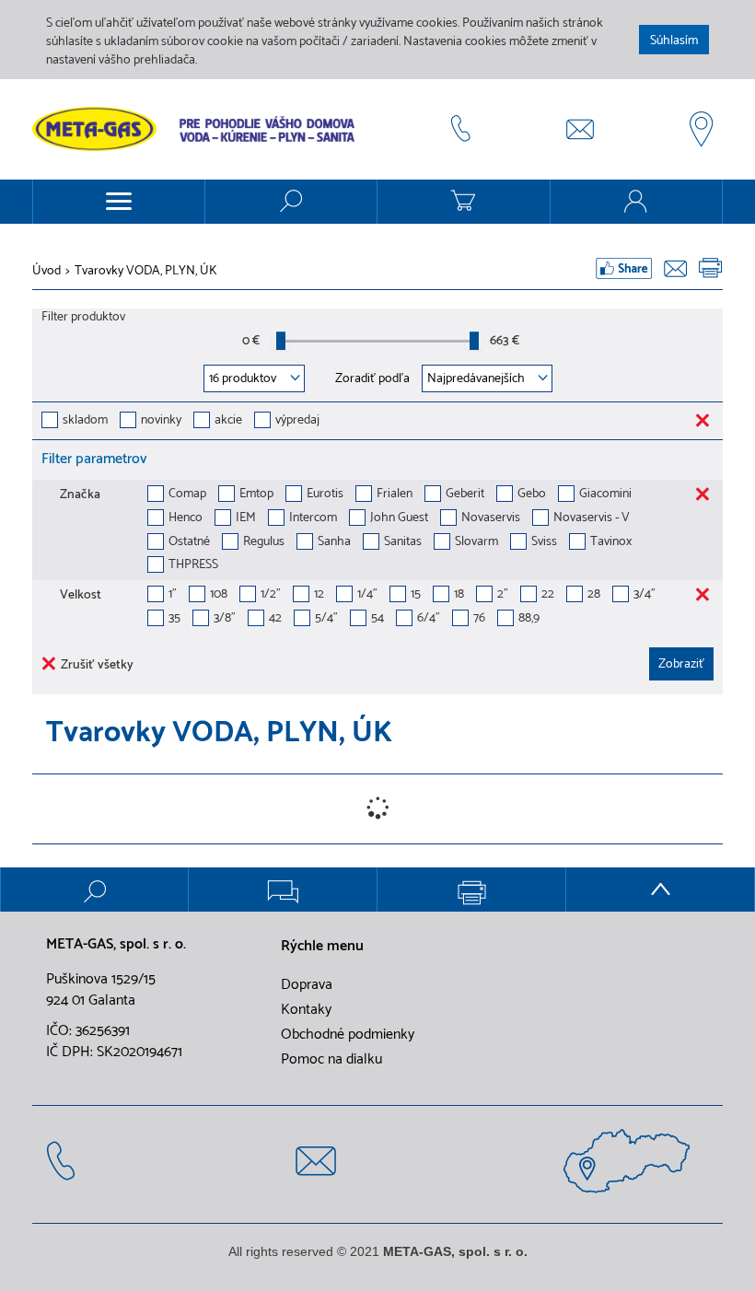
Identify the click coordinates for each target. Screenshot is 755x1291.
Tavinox (611, 542)
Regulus (264, 542)
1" (172, 595)
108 (218, 595)
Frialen (394, 495)
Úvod (46, 271)
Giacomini (605, 495)
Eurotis (325, 495)
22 (547, 595)
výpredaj (297, 421)
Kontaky (306, 1010)
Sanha (334, 542)
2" (502, 595)
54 (377, 619)
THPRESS (193, 566)
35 (174, 619)
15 (416, 595)
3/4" (644, 595)
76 (479, 619)
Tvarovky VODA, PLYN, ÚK (146, 271)
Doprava (306, 985)
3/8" (225, 619)
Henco (185, 519)
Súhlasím (674, 41)
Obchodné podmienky (347, 1035)
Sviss (544, 542)
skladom (85, 421)
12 (319, 595)
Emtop (256, 495)
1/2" (271, 595)
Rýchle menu (322, 947)
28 (593, 595)
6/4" (428, 619)
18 (459, 595)
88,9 (529, 619)
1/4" (367, 595)
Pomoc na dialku (331, 1060)
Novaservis (490, 519)
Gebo (531, 495)
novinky (161, 421)
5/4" (326, 619)
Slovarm (476, 542)
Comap (187, 495)
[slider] (281, 340)
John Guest (399, 519)
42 (275, 619)
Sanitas (403, 542)
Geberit (465, 495)
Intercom (313, 519)
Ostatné (189, 542)
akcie (228, 421)
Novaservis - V (591, 519)
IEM (246, 519)
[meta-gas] (198, 129)
